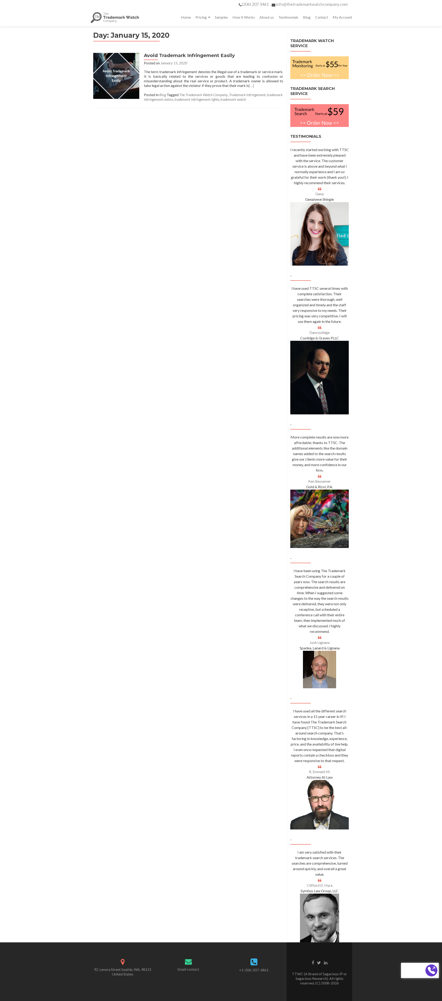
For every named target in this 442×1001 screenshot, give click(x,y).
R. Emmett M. (319, 771)
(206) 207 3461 (255, 4)
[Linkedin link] (325, 962)
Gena (319, 194)
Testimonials (288, 17)
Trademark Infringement (247, 94)
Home (186, 17)
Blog (307, 17)
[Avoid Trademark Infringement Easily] (116, 75)
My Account (342, 17)
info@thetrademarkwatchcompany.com (312, 4)
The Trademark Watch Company (203, 94)
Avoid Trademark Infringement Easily (189, 55)
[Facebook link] (313, 962)
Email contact (188, 969)
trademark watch (233, 99)
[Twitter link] (319, 962)
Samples (221, 17)
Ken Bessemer (319, 481)
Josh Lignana (320, 642)
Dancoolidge (319, 332)
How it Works (244, 17)
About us (266, 17)
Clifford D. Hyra (319, 885)
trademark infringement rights (196, 99)
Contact (321, 17)
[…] (251, 85)
